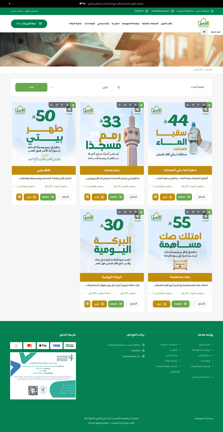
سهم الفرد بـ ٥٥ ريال (192, 293)
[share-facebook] (198, 105)
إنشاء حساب (17, 11)
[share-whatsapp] (187, 105)
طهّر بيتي (44, 170)
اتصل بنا (115, 24)
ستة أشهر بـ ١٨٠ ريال (99, 293)
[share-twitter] (204, 105)
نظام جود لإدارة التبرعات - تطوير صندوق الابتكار (111, 423)
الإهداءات (89, 24)
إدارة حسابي (103, 24)
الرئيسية (209, 69)
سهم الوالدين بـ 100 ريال (21, 186)
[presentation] (210, 186)
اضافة (181, 197)
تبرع (165, 197)
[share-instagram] (193, 105)
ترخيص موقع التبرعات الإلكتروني (168, 369)
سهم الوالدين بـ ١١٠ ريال (158, 293)
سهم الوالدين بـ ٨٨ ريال (159, 186)
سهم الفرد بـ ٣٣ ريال (124, 186)
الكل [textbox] (105, 88)
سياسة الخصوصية (131, 24)
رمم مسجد (112, 170)
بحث (31, 87)
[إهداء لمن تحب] (155, 197)
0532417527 (136, 351)
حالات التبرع (166, 24)
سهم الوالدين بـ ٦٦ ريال (91, 186)
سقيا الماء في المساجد (180, 170)
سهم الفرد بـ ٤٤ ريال (192, 186)
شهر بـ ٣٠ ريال (128, 293)
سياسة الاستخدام (202, 377)
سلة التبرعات (204, 355)
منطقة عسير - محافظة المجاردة (124, 345)
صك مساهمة (180, 277)
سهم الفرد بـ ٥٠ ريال (56, 186)
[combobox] (81, 87)
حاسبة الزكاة (75, 24)
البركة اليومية (112, 277)
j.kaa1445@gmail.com (161, 11)
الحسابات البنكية (150, 24)
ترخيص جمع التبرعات (200, 366)
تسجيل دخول (31, 11)
